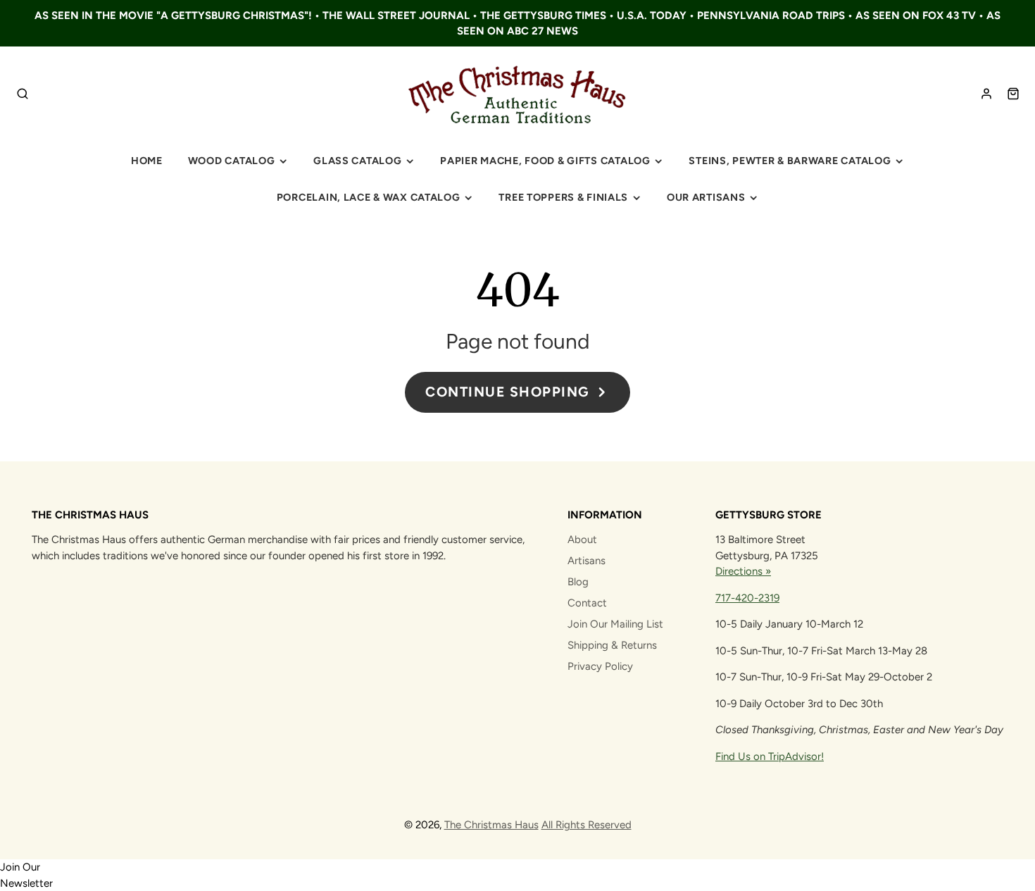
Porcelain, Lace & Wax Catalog (368, 197)
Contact (587, 603)
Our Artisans (706, 197)
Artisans (586, 560)
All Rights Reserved (586, 824)
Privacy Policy (600, 666)
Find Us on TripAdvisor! (769, 756)
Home (147, 160)
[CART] (1013, 93)
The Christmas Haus (491, 824)
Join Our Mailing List (615, 624)
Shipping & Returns (612, 645)
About (582, 539)
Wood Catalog (231, 160)
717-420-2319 (747, 598)
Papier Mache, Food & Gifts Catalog (545, 160)
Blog (578, 581)
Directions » (743, 571)
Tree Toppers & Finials (563, 197)
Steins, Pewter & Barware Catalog (790, 160)
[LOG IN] (986, 93)
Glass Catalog (357, 160)
